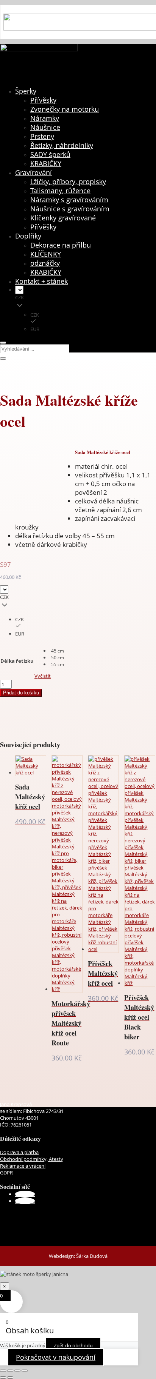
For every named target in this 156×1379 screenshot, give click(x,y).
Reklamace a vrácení (22, 1165)
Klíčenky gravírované (63, 217)
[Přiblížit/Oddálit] (3, 1371)
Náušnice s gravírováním (69, 208)
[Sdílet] (17, 1371)
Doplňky (28, 235)
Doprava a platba (19, 1152)
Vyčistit (42, 676)
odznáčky (45, 263)
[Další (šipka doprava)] (10, 1377)
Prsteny (42, 136)
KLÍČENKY (45, 254)
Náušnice (45, 127)
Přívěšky (43, 226)
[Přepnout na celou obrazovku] (10, 1371)
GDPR (6, 1172)
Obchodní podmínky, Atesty (31, 1159)
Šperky (25, 90)
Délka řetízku (17, 660)
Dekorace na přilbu (60, 244)
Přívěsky (43, 100)
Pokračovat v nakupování (55, 1357)
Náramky (44, 118)
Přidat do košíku (21, 693)
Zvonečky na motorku (64, 109)
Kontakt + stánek (41, 281)
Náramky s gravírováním (69, 199)
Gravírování (33, 172)
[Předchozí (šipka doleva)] (3, 1377)
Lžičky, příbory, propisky (68, 181)
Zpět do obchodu (73, 1345)
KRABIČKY (45, 163)
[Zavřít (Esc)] (25, 1371)
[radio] (58, 650)
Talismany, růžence (60, 190)
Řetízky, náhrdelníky (61, 145)
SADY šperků (50, 154)
